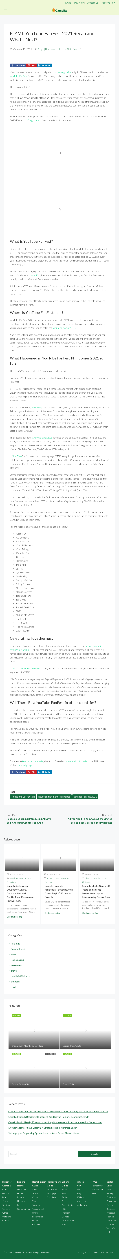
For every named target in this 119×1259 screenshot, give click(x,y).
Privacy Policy (83, 1252)
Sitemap (110, 1216)
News (13, 954)
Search (94, 1154)
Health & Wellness (20, 976)
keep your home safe (32, 761)
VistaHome (52, 1189)
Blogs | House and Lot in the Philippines (57, 49)
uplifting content (33, 120)
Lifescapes (22, 1189)
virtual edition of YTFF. (64, 327)
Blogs (79, 1193)
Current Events (18, 949)
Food (13, 987)
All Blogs (15, 943)
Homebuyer (97, 1185)
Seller (94, 1193)
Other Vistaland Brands (6, 1216)
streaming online (63, 72)
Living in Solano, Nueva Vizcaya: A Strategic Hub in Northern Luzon (42, 1127)
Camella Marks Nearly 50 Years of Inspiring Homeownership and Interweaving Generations (55, 1122)
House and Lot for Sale (23, 796)
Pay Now (79, 2)
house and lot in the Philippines (54, 796)
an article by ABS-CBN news (26, 668)
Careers (6, 1209)
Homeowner (97, 1189)
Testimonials (8, 1205)
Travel (14, 970)
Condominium (23, 1209)
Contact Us (92, 2)
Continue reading (14, 916)
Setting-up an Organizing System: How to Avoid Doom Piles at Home (43, 1133)
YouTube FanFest (19, 76)
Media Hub (82, 1205)
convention (34, 275)
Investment (16, 965)
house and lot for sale (76, 761)
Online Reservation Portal (38, 1216)
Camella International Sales (68, 1220)
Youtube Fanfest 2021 (85, 796)
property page (25, 765)
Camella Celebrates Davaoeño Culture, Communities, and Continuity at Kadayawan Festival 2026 (20, 893)
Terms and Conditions (103, 1252)
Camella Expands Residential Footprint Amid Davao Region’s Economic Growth (48, 1116)
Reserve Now (108, 2)
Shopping (15, 981)
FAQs (68, 2)
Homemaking (17, 959)
